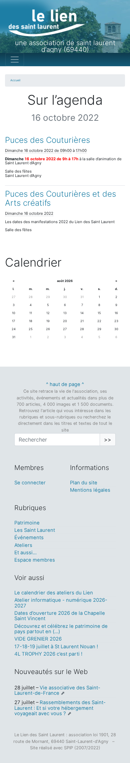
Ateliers (23, 545)
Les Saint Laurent (34, 530)
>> (107, 439)
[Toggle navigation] (14, 59)
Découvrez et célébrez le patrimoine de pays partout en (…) (61, 629)
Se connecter (30, 483)
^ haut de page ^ (65, 384)
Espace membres (34, 560)
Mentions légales (90, 490)
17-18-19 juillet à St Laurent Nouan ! (56, 647)
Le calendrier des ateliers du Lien (53, 593)
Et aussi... (25, 553)
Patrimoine (27, 523)
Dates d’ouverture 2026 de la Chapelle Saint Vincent (59, 616)
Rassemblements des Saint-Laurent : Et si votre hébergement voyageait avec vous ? (60, 708)
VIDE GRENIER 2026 (38, 639)
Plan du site (83, 483)
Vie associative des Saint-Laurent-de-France (57, 690)
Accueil (15, 80)
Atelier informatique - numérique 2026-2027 (60, 602)
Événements (29, 538)
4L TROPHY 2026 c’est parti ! (48, 654)
